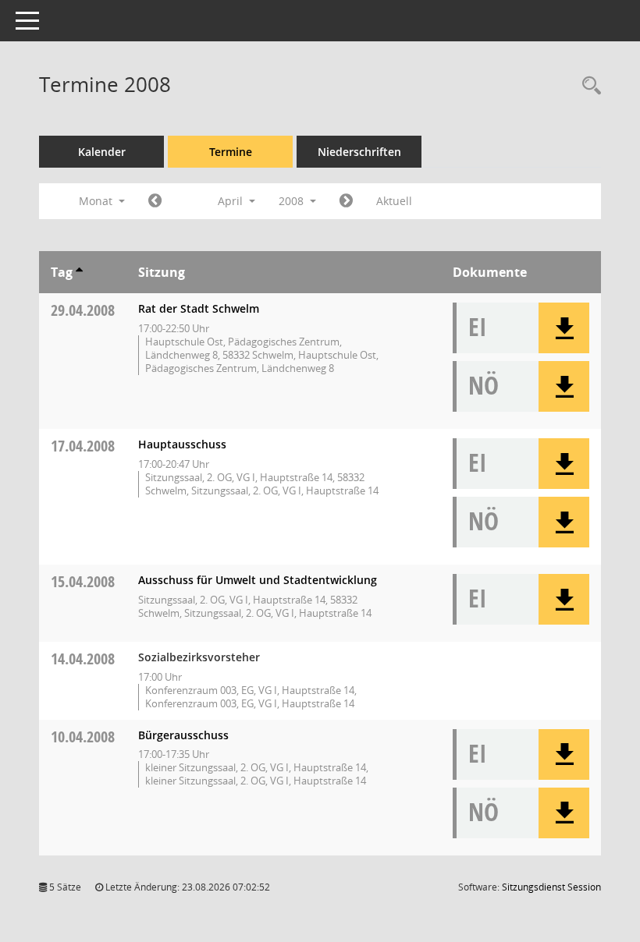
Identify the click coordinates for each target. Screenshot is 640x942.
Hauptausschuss (182, 444)
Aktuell (394, 200)
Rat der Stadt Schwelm (198, 308)
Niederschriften (359, 151)
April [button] (232, 200)
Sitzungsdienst (551, 887)
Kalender (102, 151)
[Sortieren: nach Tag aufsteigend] (79, 272)
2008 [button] (293, 200)
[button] (564, 328)
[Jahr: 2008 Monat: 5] (346, 201)
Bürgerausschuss (183, 735)
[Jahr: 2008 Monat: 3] (155, 201)
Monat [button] (97, 200)
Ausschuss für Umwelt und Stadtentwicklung (257, 579)
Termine (230, 151)
